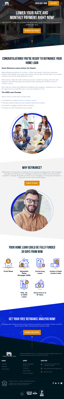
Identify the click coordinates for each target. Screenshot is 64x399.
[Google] (61, 383)
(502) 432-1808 (41, 3)
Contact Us (26, 368)
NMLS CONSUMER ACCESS (27, 381)
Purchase (4, 364)
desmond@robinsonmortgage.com (53, 368)
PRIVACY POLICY (13, 381)
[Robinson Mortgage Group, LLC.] (7, 4)
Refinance (4, 366)
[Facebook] (53, 383)
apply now (53, 3)
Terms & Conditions (28, 373)
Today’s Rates (5, 369)
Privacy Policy (26, 370)
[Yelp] (58, 383)
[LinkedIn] (56, 383)
